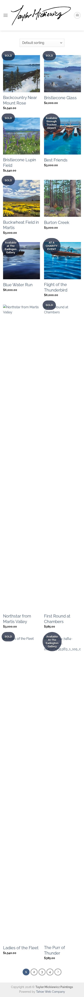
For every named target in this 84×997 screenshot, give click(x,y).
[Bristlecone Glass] (62, 73)
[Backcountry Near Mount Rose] (21, 73)
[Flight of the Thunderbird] (62, 260)
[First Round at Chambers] (62, 458)
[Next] (57, 972)
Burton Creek (56, 222)
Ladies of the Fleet (21, 947)
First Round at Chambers (57, 619)
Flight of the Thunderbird (55, 287)
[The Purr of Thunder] (62, 789)
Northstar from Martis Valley (17, 619)
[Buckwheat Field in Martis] (21, 198)
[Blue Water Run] (21, 260)
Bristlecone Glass (60, 97)
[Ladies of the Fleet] (21, 789)
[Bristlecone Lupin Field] (21, 136)
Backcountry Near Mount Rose (20, 100)
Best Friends (55, 160)
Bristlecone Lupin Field (19, 162)
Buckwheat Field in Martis (21, 225)
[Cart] (77, 15)
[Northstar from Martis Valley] (21, 458)
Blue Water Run (18, 284)
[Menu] (5, 15)
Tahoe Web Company (50, 991)
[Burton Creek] (62, 198)
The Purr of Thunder (54, 950)
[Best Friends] (62, 136)
